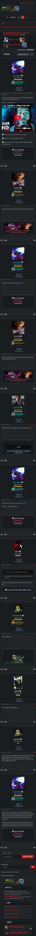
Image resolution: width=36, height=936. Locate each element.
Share (5, 166)
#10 (34, 752)
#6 (34, 499)
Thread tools (22, 54)
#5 (34, 424)
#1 (34, 93)
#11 (34, 809)
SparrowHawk (4, 94)
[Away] (21, 407)
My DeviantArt (18, 152)
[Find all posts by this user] (1, 166)
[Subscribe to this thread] (32, 54)
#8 (34, 633)
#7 (34, 564)
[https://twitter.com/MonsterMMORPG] (23, 3)
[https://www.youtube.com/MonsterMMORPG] (30, 3)
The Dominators (17, 230)
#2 (34, 205)
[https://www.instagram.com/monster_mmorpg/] (33, 3)
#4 (34, 353)
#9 (34, 704)
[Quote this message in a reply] (34, 166)
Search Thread (27, 856)
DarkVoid (26, 230)
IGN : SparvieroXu (18, 153)
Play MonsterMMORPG (15, 44)
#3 (34, 279)
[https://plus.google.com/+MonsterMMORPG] (27, 3)
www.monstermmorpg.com (12, 896)
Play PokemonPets (13, 39)
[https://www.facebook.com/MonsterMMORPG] (20, 3)
